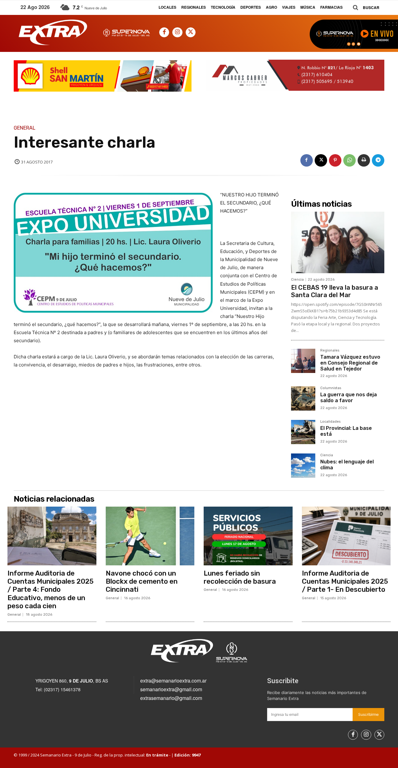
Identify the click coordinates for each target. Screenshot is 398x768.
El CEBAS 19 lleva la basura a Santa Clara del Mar (334, 291)
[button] (363, 7)
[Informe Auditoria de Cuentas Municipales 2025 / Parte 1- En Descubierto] (346, 536)
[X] (191, 32)
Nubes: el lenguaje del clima (347, 465)
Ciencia (297, 279)
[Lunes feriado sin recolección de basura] (248, 536)
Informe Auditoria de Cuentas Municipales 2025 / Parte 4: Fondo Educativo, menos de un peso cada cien (50, 589)
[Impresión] (364, 160)
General (24, 128)
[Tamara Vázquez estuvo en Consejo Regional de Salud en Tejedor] (303, 361)
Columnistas (330, 388)
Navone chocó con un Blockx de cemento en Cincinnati (142, 581)
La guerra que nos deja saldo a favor (348, 397)
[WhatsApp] (349, 160)
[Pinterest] (335, 160)
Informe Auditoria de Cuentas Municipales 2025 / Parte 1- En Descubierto (345, 581)
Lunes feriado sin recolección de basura (240, 577)
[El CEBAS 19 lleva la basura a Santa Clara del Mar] (337, 242)
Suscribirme (368, 714)
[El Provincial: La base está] (303, 432)
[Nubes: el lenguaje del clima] (303, 465)
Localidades (330, 422)
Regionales (329, 350)
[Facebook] (164, 32)
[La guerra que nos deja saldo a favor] (303, 398)
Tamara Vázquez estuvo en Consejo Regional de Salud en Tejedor (350, 363)
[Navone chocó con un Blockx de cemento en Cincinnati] (150, 536)
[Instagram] (177, 32)
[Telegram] (378, 160)
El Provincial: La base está (346, 431)
